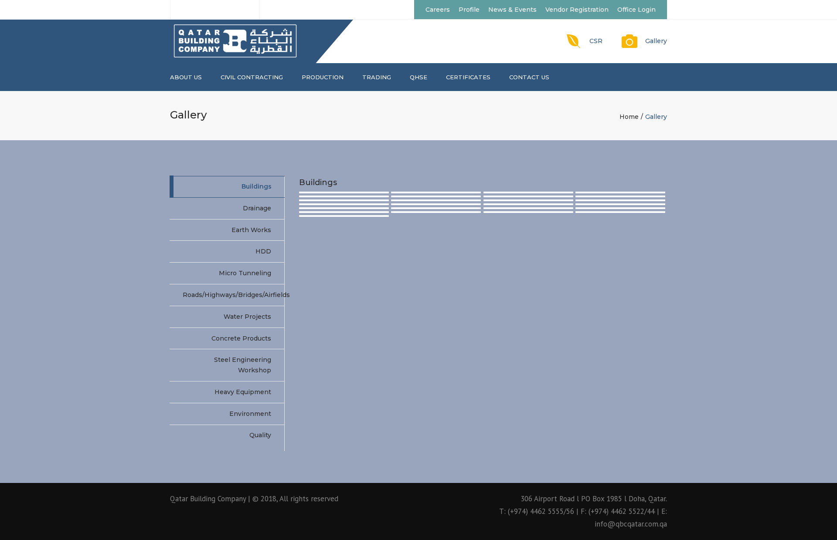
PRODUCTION (323, 77)
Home (629, 117)
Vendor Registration (577, 10)
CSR (595, 41)
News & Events (512, 10)
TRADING (376, 77)
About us (186, 77)
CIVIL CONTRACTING (252, 77)
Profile (469, 10)
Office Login (636, 10)
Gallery (656, 41)
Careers (437, 10)
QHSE (418, 77)
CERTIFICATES (468, 77)
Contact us (529, 77)
